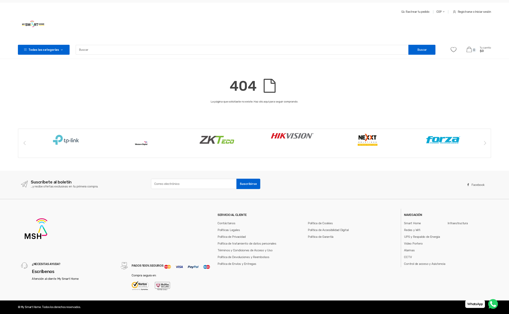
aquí (266, 101)
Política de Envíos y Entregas (237, 264)
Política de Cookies (320, 223)
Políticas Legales (229, 230)
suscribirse (248, 184)
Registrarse (465, 12)
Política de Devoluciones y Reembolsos (243, 257)
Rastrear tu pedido (417, 12)
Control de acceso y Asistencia (424, 264)
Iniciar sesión (483, 12)
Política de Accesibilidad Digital (328, 230)
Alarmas (409, 250)
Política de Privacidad (232, 237)
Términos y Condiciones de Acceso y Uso (245, 250)
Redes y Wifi (412, 230)
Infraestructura (458, 223)
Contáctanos (226, 223)
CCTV (408, 257)
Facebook (478, 185)
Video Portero (413, 243)
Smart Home (412, 223)
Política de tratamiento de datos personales (247, 243)
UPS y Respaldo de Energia (422, 237)
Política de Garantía (321, 237)
